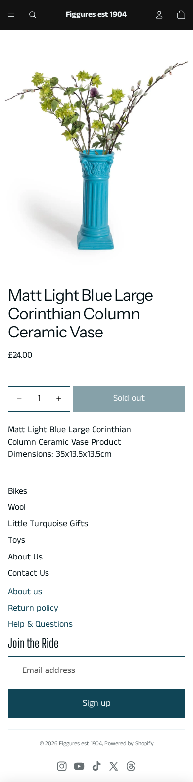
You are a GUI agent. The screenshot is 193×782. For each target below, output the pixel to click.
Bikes (17, 491)
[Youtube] (79, 766)
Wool (17, 507)
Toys (16, 540)
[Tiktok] (96, 766)
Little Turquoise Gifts (48, 523)
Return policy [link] (33, 608)
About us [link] (25, 592)
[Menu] (11, 14)
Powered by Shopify (129, 743)
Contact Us (28, 573)
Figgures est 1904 (80, 743)
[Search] (33, 15)
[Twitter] (114, 766)
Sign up (97, 703)
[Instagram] (62, 766)
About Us (25, 557)
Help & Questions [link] (40, 624)
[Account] (159, 15)
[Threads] (131, 766)
